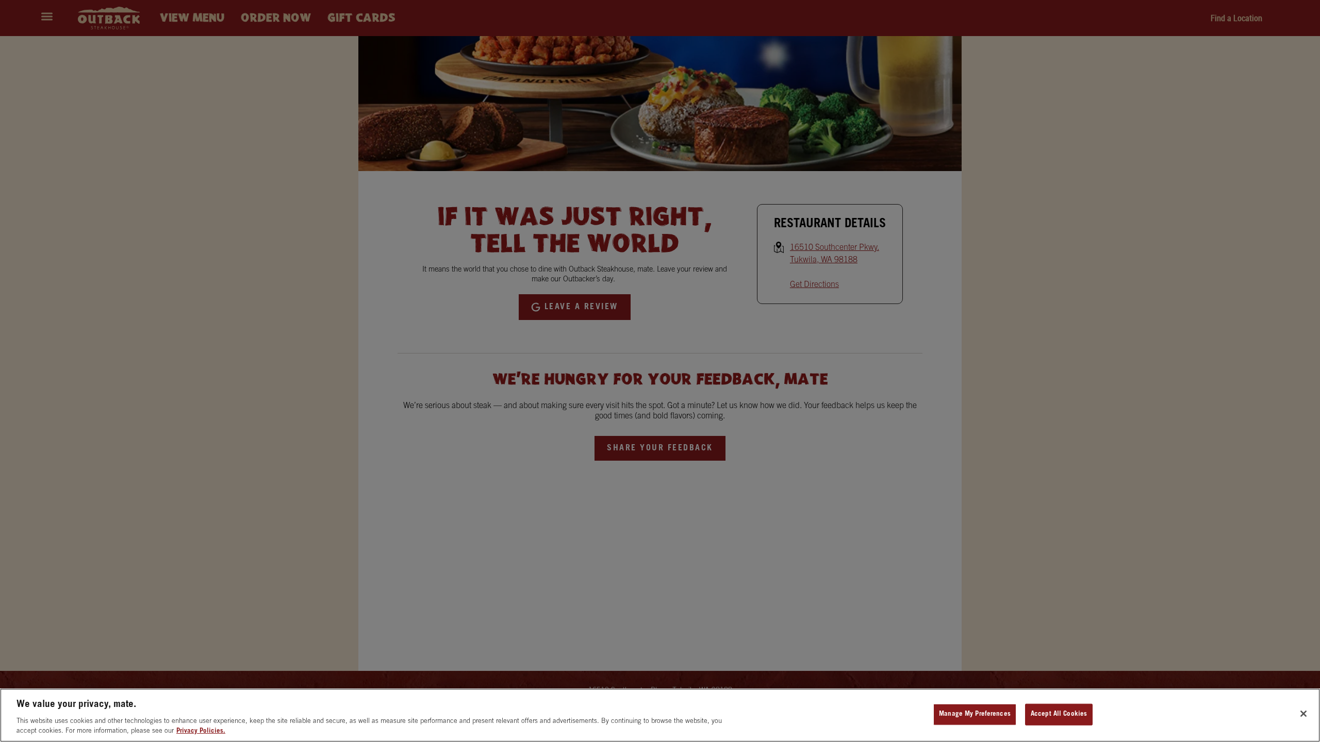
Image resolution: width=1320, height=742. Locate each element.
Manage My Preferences (975, 714)
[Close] (1303, 713)
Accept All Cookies (1059, 714)
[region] (660, 715)
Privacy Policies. (200, 731)
